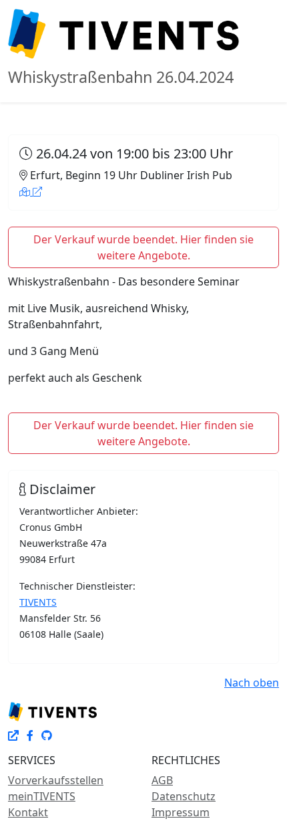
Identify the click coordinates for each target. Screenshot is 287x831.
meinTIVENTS (41, 796)
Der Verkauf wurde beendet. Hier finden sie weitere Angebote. (143, 247)
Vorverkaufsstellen (55, 780)
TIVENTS (38, 602)
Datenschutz (184, 796)
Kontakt (28, 812)
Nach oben (251, 682)
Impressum (181, 812)
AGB (162, 780)
